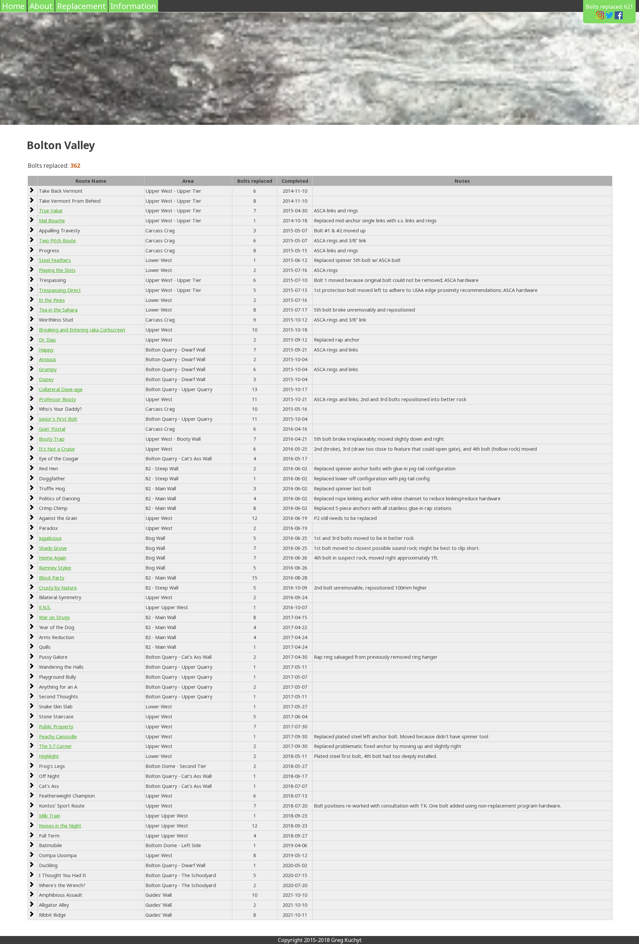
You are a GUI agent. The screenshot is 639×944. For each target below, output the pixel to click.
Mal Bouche (52, 220)
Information (133, 5)
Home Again (52, 558)
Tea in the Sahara (58, 310)
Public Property (56, 726)
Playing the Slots (57, 270)
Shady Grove (53, 548)
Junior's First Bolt (58, 419)
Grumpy (48, 369)
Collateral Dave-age (61, 389)
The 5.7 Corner (55, 746)
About (41, 5)
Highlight (49, 756)
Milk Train (49, 816)
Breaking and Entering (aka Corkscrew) (82, 330)
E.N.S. (45, 607)
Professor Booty (57, 399)
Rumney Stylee (55, 568)
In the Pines (52, 300)
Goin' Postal (52, 429)
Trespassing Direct (60, 290)
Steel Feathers (55, 260)
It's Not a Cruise (57, 449)
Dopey (46, 379)
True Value (51, 210)
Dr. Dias (47, 340)
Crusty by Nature (58, 588)
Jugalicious (50, 538)
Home (13, 5)
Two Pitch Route (57, 240)
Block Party (51, 578)
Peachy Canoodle (58, 736)
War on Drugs (54, 617)
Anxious (47, 359)
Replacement (81, 5)
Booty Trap (52, 439)
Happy (46, 350)
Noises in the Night (60, 826)
